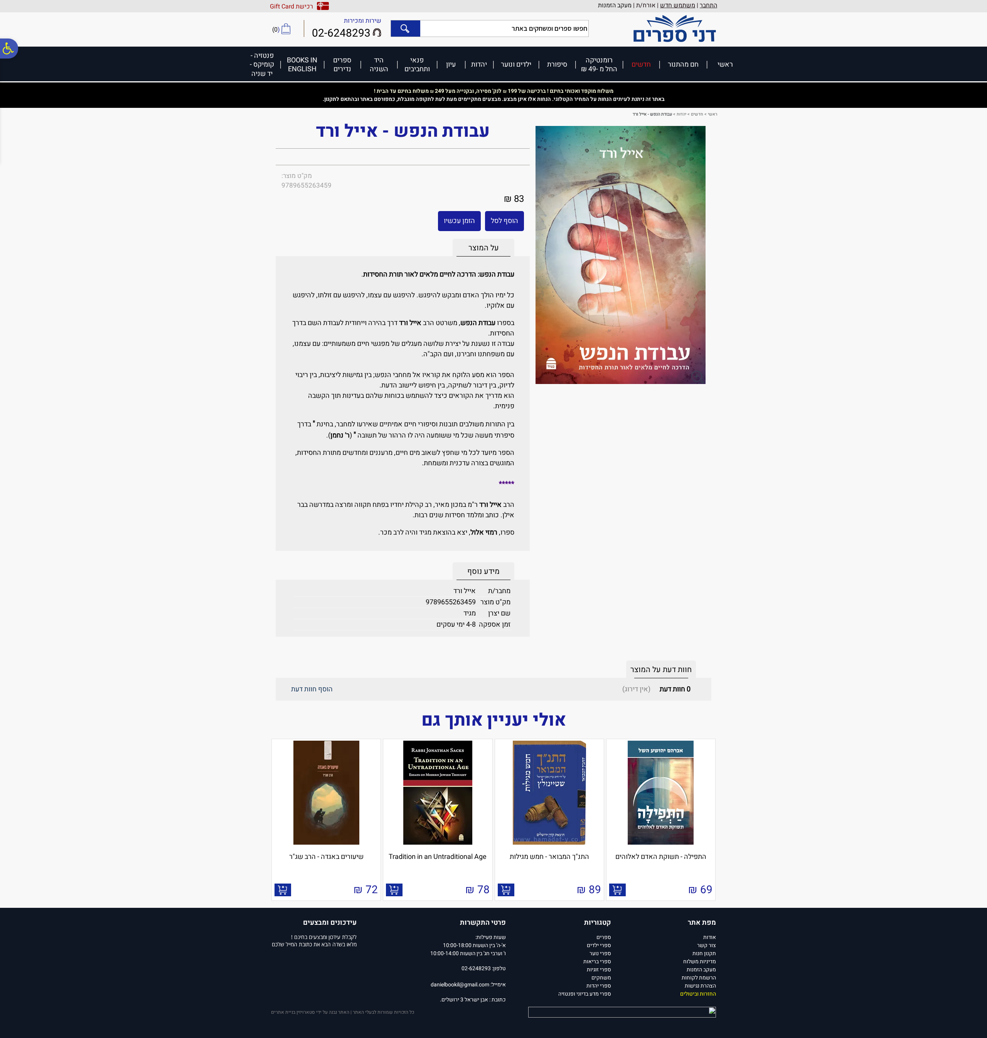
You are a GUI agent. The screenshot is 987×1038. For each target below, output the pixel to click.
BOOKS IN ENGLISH (302, 64)
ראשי (725, 64)
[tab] (483, 248)
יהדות (479, 64)
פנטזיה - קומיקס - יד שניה (262, 64)
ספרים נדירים (342, 64)
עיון (451, 64)
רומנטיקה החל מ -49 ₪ (599, 64)
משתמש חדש (677, 5)
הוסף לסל (504, 221)
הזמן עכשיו (459, 221)
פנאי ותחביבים (417, 64)
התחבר (708, 5)
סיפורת (557, 64)
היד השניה (379, 64)
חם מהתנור (683, 64)
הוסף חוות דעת (312, 689)
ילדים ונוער (516, 64)
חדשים (641, 64)
